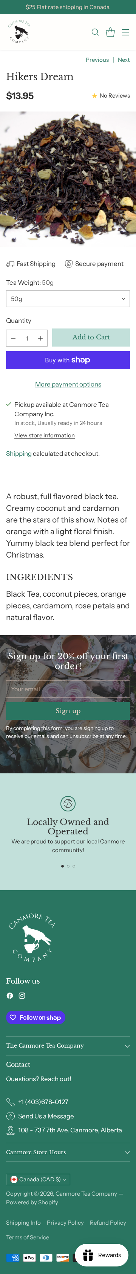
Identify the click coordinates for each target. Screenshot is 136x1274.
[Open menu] (125, 32)
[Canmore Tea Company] (19, 32)
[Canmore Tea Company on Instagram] (21, 997)
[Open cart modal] (110, 32)
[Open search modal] (95, 32)
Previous (97, 59)
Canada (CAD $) (40, 1179)
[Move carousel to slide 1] (62, 866)
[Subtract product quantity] (13, 338)
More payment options (68, 384)
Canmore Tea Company (86, 1193)
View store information (44, 435)
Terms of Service (27, 1237)
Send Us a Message (46, 1116)
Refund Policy (108, 1222)
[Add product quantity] (40, 338)
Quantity (18, 320)
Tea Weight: (30, 282)
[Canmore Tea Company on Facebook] (9, 997)
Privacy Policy (65, 1222)
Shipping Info (23, 1222)
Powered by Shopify (32, 1202)
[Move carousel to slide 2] (68, 866)
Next (124, 59)
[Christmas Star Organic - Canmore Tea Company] (68, 179)
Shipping (19, 453)
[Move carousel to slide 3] (74, 866)
